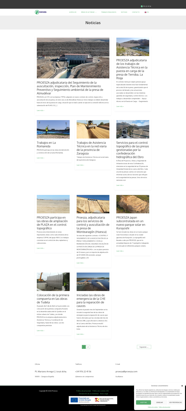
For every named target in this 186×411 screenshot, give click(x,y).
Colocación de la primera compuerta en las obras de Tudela (53, 298)
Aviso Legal (104, 394)
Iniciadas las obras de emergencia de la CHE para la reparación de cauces (91, 300)
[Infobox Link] (146, 6)
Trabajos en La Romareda (46, 144)
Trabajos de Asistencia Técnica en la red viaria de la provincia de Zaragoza (92, 148)
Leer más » (40, 110)
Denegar (159, 402)
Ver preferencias (175, 402)
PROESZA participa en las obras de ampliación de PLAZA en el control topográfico (52, 223)
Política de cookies (153, 407)
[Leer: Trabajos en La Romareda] (53, 129)
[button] (182, 386)
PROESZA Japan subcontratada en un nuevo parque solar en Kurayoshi (130, 223)
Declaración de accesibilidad (89, 394)
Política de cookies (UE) (101, 391)
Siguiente (144, 347)
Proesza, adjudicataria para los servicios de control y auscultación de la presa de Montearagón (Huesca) (93, 225)
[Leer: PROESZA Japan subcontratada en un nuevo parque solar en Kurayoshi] (132, 204)
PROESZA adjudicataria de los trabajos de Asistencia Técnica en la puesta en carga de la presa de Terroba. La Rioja (131, 69)
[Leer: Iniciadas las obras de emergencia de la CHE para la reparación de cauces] (93, 282)
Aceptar (143, 402)
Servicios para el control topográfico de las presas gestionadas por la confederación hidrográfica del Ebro (132, 150)
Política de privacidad (164, 407)
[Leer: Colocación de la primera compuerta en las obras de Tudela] (53, 282)
